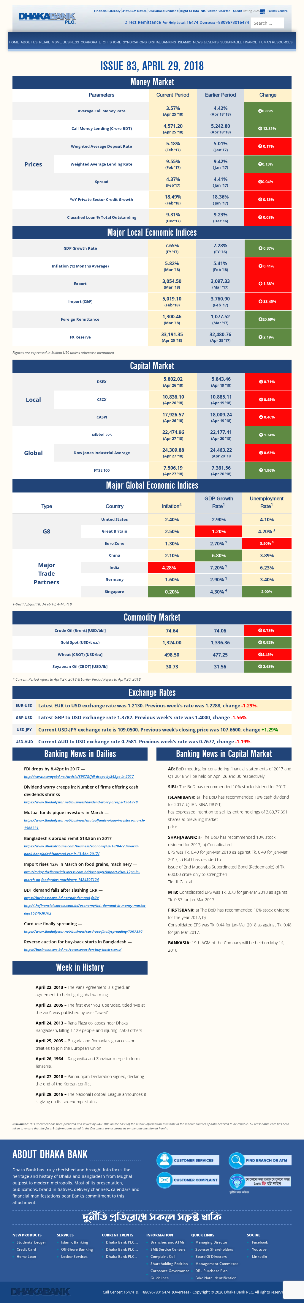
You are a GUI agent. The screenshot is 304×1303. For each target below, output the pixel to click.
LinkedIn (259, 1256)
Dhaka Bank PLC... (121, 1256)
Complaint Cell (163, 1256)
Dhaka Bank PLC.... (122, 1249)
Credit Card (26, 1249)
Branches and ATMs (168, 1242)
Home (14, 42)
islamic (184, 42)
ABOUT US (29, 42)
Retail (44, 42)
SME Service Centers (168, 1249)
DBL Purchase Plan (211, 1270)
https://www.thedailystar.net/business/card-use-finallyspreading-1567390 (83, 931)
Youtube (259, 1249)
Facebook (259, 1242)
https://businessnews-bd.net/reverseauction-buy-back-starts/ (72, 949)
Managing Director (211, 1242)
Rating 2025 (246, 11)
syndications (135, 42)
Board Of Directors (211, 1256)
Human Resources (275, 42)
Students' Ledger (31, 1242)
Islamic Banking (74, 1242)
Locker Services (74, 1256)
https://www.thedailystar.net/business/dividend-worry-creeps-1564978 (81, 802)
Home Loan (26, 1256)
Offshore (112, 42)
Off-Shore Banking (77, 1249)
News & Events (205, 42)
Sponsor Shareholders (214, 1249)
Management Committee (216, 1263)
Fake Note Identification (216, 1277)
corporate (91, 42)
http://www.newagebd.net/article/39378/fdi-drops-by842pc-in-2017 (79, 776)
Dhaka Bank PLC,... (122, 1242)
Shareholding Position (169, 1263)
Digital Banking (162, 42)
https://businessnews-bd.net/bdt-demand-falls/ (61, 897)
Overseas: (224, 22)
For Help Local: (180, 22)
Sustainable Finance (238, 42)
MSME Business (65, 42)
